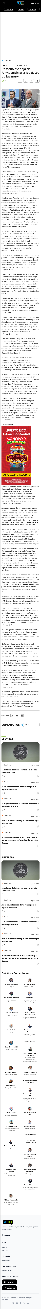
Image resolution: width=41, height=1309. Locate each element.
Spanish (5, 1247)
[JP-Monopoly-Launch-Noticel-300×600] (20, 455)
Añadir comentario (31, 725)
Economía (32, 9)
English (4, 1250)
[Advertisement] (20, 33)
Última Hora (8, 9)
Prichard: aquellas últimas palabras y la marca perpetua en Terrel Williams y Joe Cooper (19, 840)
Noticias (21, 9)
